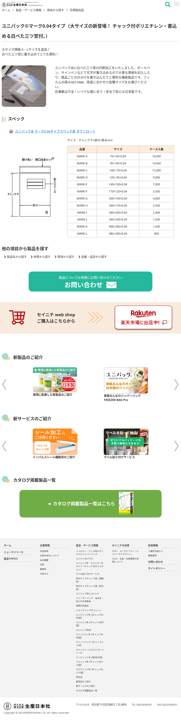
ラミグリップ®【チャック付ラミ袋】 (89, 671)
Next (176, 384)
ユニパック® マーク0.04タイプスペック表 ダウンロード (55, 131)
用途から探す (55, 10)
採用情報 (153, 545)
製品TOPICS (10, 558)
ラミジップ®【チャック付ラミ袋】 (89, 663)
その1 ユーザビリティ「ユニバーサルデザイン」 (125, 553)
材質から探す (42, 257)
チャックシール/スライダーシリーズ (90, 651)
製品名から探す (17, 257)
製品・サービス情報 (28, 10)
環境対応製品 (82, 605)
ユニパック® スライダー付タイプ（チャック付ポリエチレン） (90, 566)
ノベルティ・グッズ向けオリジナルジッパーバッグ (89, 553)
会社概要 (44, 560)
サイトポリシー (156, 568)
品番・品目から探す (94, 257)
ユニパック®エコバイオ (87, 593)
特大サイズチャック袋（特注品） (90, 588)
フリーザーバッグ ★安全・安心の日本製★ (90, 600)
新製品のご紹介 (83, 681)
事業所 (43, 569)
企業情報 (45, 545)
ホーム (6, 10)
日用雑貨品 (77, 10)
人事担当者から (155, 551)
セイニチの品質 (120, 545)
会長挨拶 (44, 551)
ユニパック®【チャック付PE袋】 (90, 624)
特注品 (79, 677)
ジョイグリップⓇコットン (88, 610)
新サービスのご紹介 (85, 686)
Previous (4, 384)
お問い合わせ (155, 561)
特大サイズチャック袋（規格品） (90, 580)
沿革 (42, 564)
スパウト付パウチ (85, 558)
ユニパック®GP (83, 630)
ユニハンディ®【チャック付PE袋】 (89, 636)
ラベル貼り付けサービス (87, 574)
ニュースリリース (13, 552)
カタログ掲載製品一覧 (86, 690)
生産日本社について (49, 555)
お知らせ (44, 573)
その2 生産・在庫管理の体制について (125, 560)
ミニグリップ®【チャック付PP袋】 (89, 616)
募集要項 (152, 555)
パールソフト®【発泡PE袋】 (90, 657)
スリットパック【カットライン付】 (90, 644)
